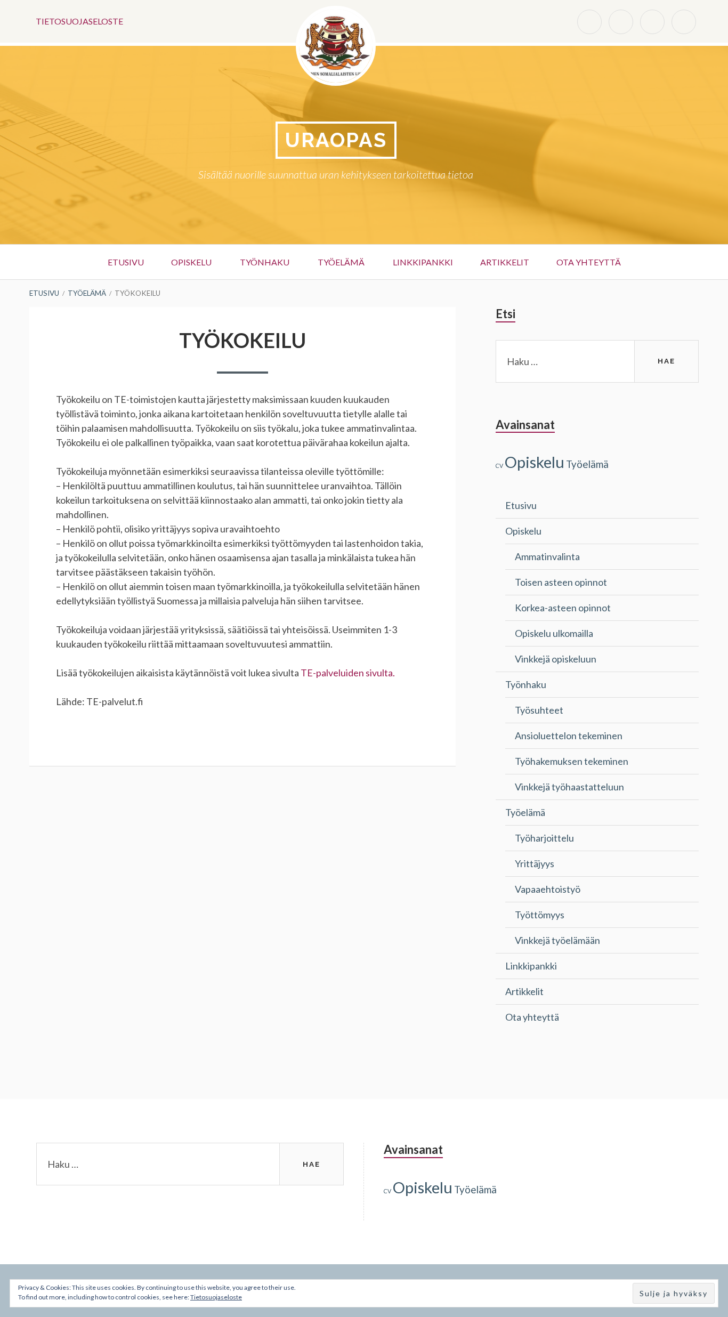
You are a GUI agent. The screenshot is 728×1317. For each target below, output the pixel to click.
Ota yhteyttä (588, 262)
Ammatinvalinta (547, 556)
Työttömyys (539, 914)
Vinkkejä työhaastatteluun (569, 787)
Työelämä (341, 262)
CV (499, 465)
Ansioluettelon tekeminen (568, 735)
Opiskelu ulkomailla (554, 633)
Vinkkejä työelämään (557, 940)
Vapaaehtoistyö (547, 889)
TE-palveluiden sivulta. (348, 672)
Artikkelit (504, 262)
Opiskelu (191, 262)
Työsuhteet (539, 710)
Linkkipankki (423, 262)
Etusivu (126, 262)
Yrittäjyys (534, 863)
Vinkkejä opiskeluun (555, 659)
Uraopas (336, 140)
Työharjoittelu (544, 838)
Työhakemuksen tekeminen (571, 761)
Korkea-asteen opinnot (563, 607)
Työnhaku (264, 262)
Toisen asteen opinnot (561, 582)
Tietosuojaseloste (79, 21)
